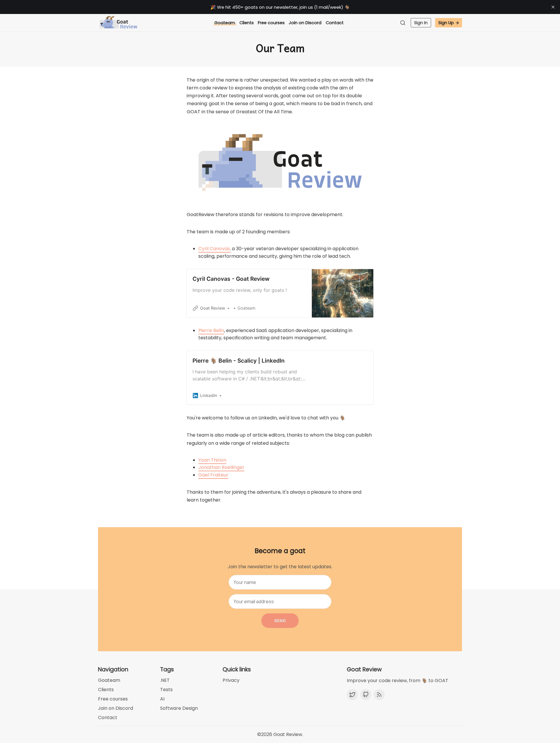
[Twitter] (352, 694)
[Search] (404, 22)
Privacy (231, 680)
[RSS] (379, 694)
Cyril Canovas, (214, 248)
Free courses (271, 23)
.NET (165, 680)
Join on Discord (305, 23)
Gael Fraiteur (213, 475)
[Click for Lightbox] (280, 163)
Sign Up (446, 23)
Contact (335, 23)
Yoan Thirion (212, 460)
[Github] (365, 694)
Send (280, 620)
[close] (553, 7)
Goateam (224, 23)
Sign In (421, 23)
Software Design (179, 708)
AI (162, 699)
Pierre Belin (211, 330)
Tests (166, 689)
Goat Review (287, 734)
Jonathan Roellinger (221, 467)
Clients (246, 23)
